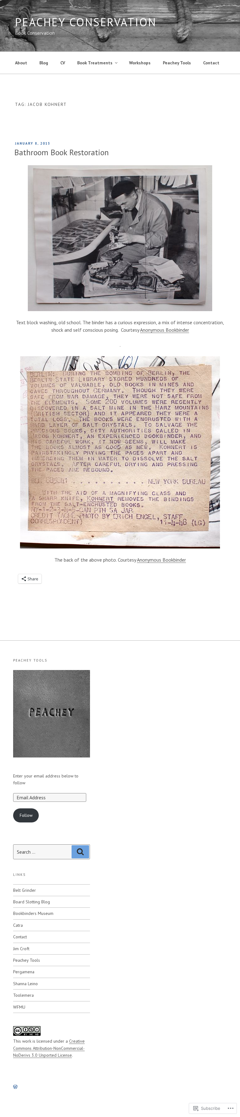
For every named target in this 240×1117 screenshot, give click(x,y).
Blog (43, 63)
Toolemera (23, 995)
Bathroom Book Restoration (61, 152)
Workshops (140, 63)
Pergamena (23, 972)
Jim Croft (21, 948)
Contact (211, 63)
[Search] (80, 851)
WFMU (19, 1007)
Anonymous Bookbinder (164, 330)
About (21, 63)
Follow (26, 815)
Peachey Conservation (86, 22)
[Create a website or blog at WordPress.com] (15, 1087)
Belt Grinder (24, 890)
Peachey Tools (177, 63)
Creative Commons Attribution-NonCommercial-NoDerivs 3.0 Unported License (49, 1048)
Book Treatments (94, 63)
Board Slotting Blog (31, 902)
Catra (18, 925)
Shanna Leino (25, 983)
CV (62, 63)
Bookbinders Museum (33, 913)
